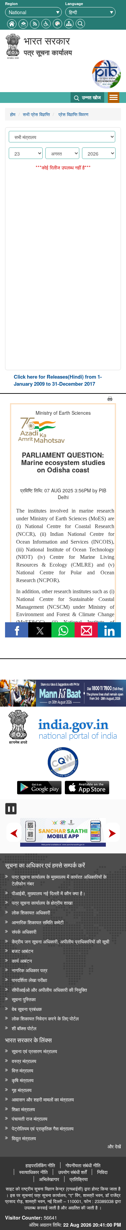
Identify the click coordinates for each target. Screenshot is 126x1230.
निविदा (102, 1172)
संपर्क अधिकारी (24, 931)
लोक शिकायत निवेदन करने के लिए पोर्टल (45, 1018)
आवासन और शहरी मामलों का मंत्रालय (43, 1099)
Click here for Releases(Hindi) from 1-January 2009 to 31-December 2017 (58, 380)
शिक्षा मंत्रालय (23, 1109)
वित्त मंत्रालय (22, 1070)
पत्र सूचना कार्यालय (48, 52)
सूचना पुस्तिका (24, 999)
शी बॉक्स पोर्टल (24, 1028)
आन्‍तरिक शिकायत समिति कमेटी (38, 922)
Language (74, 3)
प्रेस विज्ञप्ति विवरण (72, 114)
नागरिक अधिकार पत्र (29, 970)
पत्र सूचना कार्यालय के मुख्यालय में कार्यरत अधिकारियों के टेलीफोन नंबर (59, 880)
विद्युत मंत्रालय (24, 1138)
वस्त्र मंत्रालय (24, 1060)
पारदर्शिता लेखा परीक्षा (29, 979)
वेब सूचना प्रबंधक (27, 1008)
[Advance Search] (80, 22)
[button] (46, 22)
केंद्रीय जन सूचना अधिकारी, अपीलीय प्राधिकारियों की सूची (60, 941)
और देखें (114, 1146)
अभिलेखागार (49, 1179)
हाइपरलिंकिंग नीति (40, 1165)
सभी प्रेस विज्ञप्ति (36, 114)
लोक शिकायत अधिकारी (31, 912)
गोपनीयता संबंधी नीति (83, 1165)
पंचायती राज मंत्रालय (29, 1118)
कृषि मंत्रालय (23, 1080)
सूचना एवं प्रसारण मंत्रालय (34, 1051)
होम (12, 114)
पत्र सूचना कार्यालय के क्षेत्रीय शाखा (42, 902)
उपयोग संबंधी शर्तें (72, 1172)
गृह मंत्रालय (22, 1089)
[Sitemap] (69, 22)
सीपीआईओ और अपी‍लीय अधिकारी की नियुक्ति (49, 989)
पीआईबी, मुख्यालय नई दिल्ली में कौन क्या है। (48, 893)
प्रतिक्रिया (79, 1179)
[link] (63, 691)
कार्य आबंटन (22, 960)
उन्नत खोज (91, 97)
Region (11, 3)
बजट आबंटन (22, 950)
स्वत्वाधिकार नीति (33, 1172)
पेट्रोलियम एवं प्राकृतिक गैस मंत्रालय (43, 1128)
